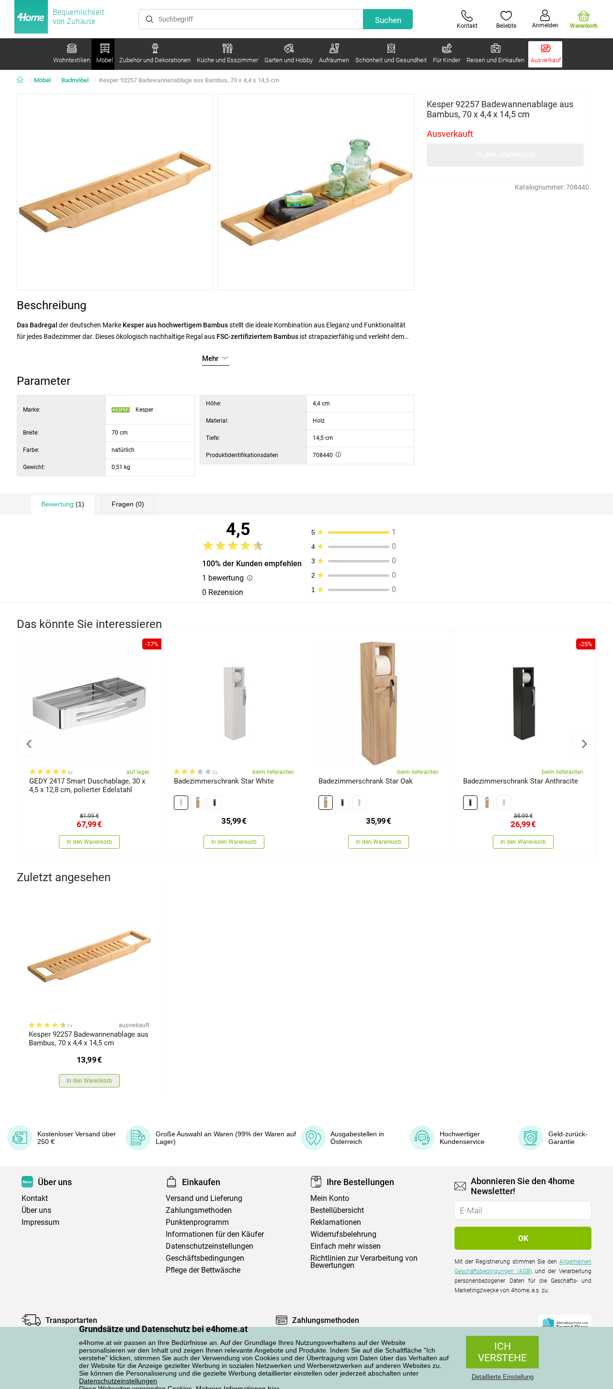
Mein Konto (329, 1198)
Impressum (40, 1222)
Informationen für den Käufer (215, 1234)
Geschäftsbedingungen (205, 1258)
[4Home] (23, 80)
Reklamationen (335, 1222)
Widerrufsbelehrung (343, 1234)
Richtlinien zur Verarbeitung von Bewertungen (364, 1262)
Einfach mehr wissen (345, 1246)
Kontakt (35, 1198)
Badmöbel (75, 80)
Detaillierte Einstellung (503, 1376)
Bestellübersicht (337, 1210)
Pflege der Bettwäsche (203, 1270)
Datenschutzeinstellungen (118, 1381)
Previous (29, 744)
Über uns (36, 1210)
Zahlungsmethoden (199, 1210)
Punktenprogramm (197, 1222)
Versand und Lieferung (204, 1198)
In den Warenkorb (505, 154)
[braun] (197, 802)
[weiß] (181, 802)
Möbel (42, 80)
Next (584, 744)
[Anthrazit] (214, 802)
